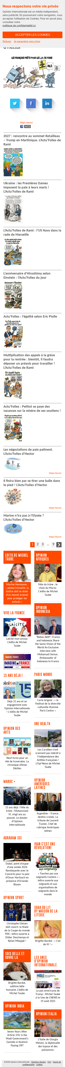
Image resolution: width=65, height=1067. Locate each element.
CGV (49, 1062)
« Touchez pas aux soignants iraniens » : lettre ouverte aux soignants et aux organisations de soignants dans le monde (48, 884)
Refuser (7, 41)
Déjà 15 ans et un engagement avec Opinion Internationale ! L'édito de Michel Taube (17, 708)
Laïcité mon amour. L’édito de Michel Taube (17, 642)
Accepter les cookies (32, 34)
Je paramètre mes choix (27, 41)
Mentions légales (38, 1062)
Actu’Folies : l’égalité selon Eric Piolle (30, 316)
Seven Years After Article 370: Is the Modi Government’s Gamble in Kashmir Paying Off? (17, 1038)
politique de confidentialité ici (19, 25)
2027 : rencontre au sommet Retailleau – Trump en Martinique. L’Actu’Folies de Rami (32, 140)
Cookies (39, 1065)
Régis (26, 122)
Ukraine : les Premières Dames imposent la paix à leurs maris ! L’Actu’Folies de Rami (26, 187)
